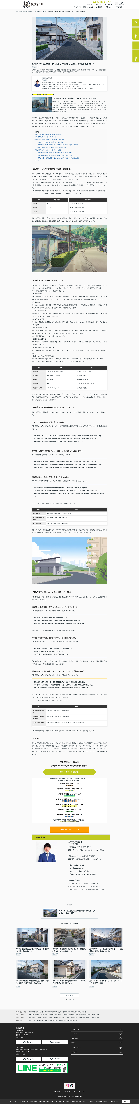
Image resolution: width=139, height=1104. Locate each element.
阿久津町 (96, 1015)
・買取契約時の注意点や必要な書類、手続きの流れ (52, 147)
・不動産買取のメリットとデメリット (45, 137)
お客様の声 (74, 1038)
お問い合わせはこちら (69, 829)
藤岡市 (65, 1012)
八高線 (56, 1017)
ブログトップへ (69, 999)
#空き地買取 (46, 72)
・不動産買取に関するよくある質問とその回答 (47, 150)
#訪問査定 (50, 70)
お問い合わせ (109, 7)
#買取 (78, 70)
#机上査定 (57, 70)
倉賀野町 (51, 1015)
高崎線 (67, 1017)
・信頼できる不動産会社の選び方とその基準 (50, 142)
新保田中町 (80, 1015)
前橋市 (36, 1012)
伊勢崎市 (47, 1012)
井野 (56, 1020)
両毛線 (88, 1017)
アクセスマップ (76, 1047)
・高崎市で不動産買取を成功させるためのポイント (49, 139)
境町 (70, 1020)
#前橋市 (69, 72)
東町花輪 (32, 1015)
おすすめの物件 (69, 790)
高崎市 (34, 67)
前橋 (45, 1020)
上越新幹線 (81, 1017)
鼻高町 (45, 1015)
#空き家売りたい (93, 70)
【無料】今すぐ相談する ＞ (69, 772)
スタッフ (74, 1033)
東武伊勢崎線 (95, 1017)
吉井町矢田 (72, 1015)
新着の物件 (69, 785)
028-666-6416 (56, 1059)
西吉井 (75, 1020)
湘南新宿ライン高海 (35, 1017)
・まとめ (36, 160)
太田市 (41, 1012)
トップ (70, 7)
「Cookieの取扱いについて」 (101, 1101)
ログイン (116, 4)
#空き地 (74, 70)
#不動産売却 (43, 70)
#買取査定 (53, 72)
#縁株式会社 (35, 70)
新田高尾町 (58, 1015)
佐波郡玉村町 (77, 1012)
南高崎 (61, 1020)
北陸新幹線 (74, 1017)
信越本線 (62, 1017)
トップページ (75, 1029)
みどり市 (58, 1012)
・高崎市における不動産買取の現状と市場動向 (47, 134)
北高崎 (66, 1020)
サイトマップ (81, 1091)
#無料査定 (63, 70)
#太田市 (74, 72)
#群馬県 (59, 72)
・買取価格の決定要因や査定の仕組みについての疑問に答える (55, 152)
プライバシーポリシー (69, 1091)
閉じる (126, 1101)
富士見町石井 (89, 1015)
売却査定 (119, 7)
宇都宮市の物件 (69, 816)
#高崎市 (64, 72)
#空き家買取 (38, 72)
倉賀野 (41, 1020)
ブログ (91, 7)
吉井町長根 (38, 1015)
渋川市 (84, 1012)
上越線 (51, 1017)
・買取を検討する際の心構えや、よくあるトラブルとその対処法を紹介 (58, 158)
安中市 (70, 1012)
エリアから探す (81, 7)
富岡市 (53, 1012)
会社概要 (99, 7)
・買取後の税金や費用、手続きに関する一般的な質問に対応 (54, 155)
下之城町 (65, 1015)
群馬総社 (51, 1020)
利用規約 (57, 1091)
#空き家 (68, 70)
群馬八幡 (35, 1020)
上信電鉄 (45, 1017)
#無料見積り (84, 70)
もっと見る (69, 995)
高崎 (30, 1020)
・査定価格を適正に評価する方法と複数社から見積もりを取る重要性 (57, 145)
